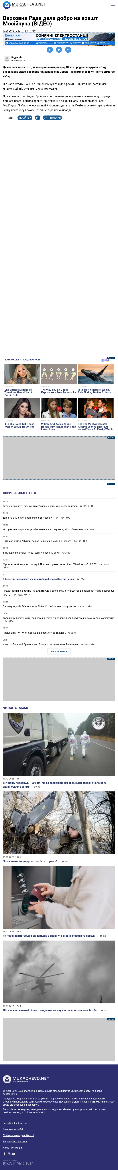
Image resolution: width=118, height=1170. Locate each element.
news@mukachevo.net (15, 1123)
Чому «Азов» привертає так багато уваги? (30, 861)
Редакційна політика (15, 1141)
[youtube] (13, 1154)
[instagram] (9, 1154)
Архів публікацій (12, 1147)
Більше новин (59, 651)
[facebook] (4, 1154)
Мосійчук (25, 117)
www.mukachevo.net (46, 1101)
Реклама (59, 39)
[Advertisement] (59, 458)
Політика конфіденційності (18, 1135)
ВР (37, 117)
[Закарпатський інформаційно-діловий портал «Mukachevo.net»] (24, 5)
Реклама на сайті (13, 1129)
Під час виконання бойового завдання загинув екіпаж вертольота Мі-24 (49, 1010)
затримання (52, 117)
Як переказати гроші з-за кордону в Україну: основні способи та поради (49, 935)
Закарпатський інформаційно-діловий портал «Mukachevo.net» (54, 1090)
